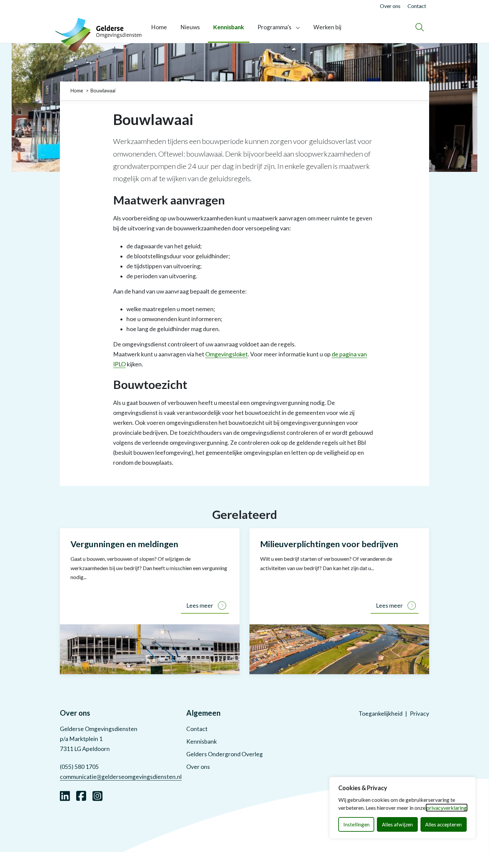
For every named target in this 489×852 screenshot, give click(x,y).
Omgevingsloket (226, 354)
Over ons (198, 766)
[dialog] (402, 808)
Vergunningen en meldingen (124, 544)
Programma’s (274, 27)
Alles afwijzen (397, 824)
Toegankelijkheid (381, 713)
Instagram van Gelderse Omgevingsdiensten (97, 795)
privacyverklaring (446, 807)
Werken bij (327, 27)
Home (159, 27)
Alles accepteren (443, 824)
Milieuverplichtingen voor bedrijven (329, 544)
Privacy (419, 713)
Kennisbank (228, 27)
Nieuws (190, 27)
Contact (197, 728)
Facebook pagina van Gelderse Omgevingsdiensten (81, 795)
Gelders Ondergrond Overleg (224, 754)
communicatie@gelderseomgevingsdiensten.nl (121, 776)
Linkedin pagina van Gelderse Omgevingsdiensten (65, 795)
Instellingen (356, 824)
